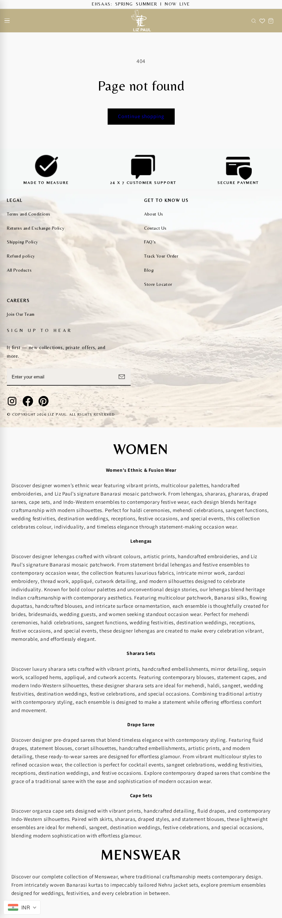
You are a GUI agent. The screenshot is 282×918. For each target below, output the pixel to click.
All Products (19, 270)
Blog (149, 270)
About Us (153, 214)
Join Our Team (21, 314)
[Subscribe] (122, 376)
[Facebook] (28, 401)
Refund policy (21, 256)
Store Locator (158, 284)
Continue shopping (141, 116)
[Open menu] (6, 20)
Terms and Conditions (29, 214)
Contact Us (155, 228)
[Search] (253, 20)
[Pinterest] (44, 401)
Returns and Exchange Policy (35, 228)
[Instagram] (12, 401)
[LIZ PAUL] (141, 21)
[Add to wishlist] (262, 20)
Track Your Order (161, 256)
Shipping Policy (22, 241)
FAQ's (150, 241)
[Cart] (271, 20)
